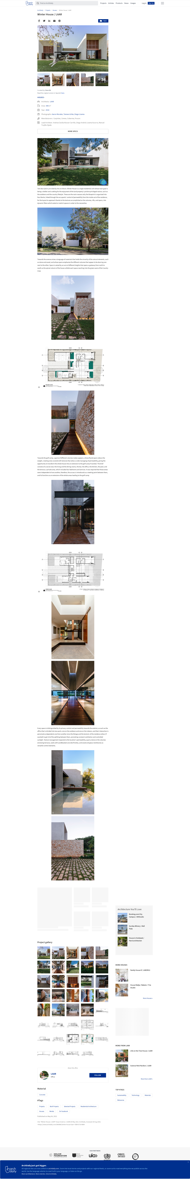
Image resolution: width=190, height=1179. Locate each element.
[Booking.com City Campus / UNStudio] (122, 918)
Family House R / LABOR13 (140, 970)
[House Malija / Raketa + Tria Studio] (121, 990)
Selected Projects (69, 1106)
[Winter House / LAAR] (43, 952)
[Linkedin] (49, 20)
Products (119, 3)
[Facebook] (39, 20)
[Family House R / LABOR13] (121, 975)
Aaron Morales (57, 114)
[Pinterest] (59, 20)
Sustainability (121, 1095)
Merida (51, 1111)
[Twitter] (44, 20)
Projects (103, 3)
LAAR (52, 101)
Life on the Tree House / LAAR (141, 1051)
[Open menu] (162, 3)
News (126, 3)
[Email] (54, 20)
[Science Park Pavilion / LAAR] (121, 1070)
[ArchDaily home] (29, 3)
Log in (144, 3)
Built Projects (54, 1106)
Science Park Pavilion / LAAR (140, 1066)
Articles (111, 3)
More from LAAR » (147, 1079)
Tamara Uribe (69, 114)
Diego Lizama (79, 114)
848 (47, 106)
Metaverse (120, 1100)
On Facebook (63, 1111)
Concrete (42, 1095)
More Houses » (148, 998)
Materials (148, 1095)
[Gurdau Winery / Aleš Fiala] (122, 929)
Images (133, 3)
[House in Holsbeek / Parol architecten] (122, 941)
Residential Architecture (88, 1106)
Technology (135, 1095)
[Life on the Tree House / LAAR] (121, 1056)
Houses (40, 97)
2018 (47, 110)
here (62, 93)
